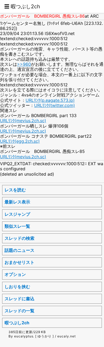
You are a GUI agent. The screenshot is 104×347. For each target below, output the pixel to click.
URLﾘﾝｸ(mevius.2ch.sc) (23, 120)
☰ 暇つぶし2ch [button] (22, 6)
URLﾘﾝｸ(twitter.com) (54, 105)
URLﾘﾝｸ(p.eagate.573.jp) (50, 100)
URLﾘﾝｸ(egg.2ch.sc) (20, 141)
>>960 (24, 64)
